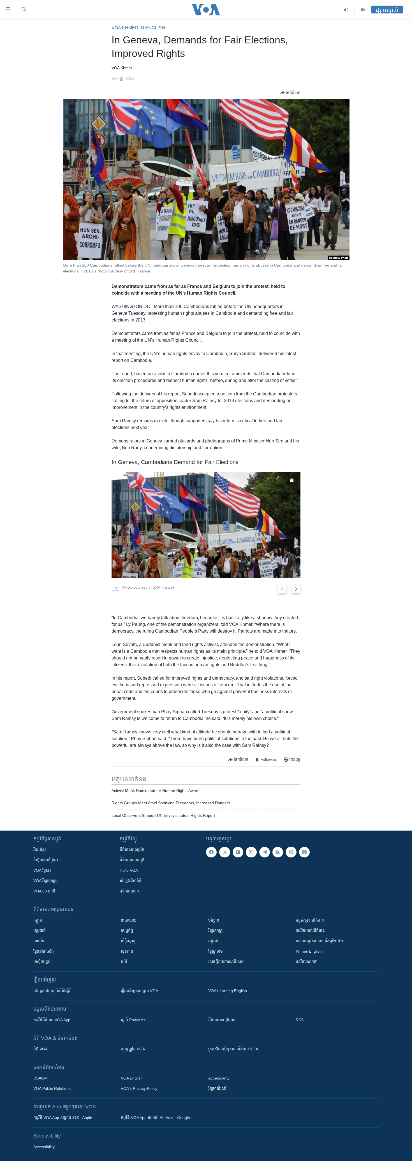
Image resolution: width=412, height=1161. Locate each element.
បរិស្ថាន (213, 920)
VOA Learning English (227, 991)
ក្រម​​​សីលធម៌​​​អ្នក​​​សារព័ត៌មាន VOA (233, 1049)
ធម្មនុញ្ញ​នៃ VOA (133, 1049)
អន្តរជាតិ (39, 930)
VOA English (132, 1078)
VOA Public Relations (52, 1088)
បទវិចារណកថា (307, 961)
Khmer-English (309, 951)
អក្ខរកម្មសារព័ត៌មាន (310, 920)
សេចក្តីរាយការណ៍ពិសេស (226, 961)
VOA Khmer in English (138, 27)
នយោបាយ (128, 920)
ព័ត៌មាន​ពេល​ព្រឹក (132, 849)
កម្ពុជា (37, 920)
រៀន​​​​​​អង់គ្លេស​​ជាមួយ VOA (139, 991)
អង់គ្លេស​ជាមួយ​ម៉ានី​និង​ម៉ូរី (51, 991)
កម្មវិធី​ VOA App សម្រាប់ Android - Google (155, 1117)
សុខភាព (127, 951)
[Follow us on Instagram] (251, 852)
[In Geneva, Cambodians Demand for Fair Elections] (206, 525)
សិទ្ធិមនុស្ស (128, 941)
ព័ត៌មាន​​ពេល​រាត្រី (132, 860)
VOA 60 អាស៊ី (44, 891)
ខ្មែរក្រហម (215, 951)
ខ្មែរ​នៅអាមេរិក (43, 951)
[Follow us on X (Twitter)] (224, 852)
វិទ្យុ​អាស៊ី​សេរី (217, 1088)
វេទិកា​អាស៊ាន (129, 891)
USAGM (40, 1078)
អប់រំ (124, 961)
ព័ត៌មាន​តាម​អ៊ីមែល (221, 1020)
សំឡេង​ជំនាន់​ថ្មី (131, 880)
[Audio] (346, 10)
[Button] (290, 92)
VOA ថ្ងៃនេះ (42, 870)
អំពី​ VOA (40, 1049)
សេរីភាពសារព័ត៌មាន (310, 930)
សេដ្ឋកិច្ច (127, 930)
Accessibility (219, 1078)
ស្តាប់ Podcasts (133, 1020)
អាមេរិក (38, 941)
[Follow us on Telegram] (264, 852)
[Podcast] (291, 852)
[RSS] (277, 852)
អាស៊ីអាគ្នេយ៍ (42, 961)
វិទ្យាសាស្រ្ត (216, 930)
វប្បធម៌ (213, 941)
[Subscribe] (304, 852)
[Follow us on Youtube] (238, 852)
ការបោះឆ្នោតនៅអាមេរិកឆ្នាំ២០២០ (320, 941)
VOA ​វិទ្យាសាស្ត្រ (45, 880)
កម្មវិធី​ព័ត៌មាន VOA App (51, 1020)
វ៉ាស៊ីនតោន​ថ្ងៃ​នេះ (45, 860)
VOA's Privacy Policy (139, 1088)
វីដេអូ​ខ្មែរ (39, 849)
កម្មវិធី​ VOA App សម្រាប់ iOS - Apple (62, 1117)
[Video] (363, 10)
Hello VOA (129, 870)
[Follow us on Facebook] (211, 852)
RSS (300, 1020)
